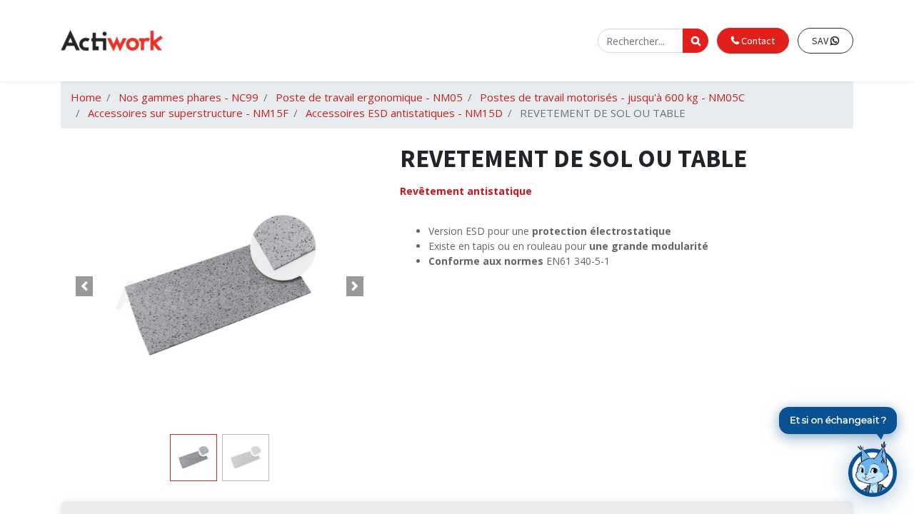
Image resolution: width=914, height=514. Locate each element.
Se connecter (559, 40)
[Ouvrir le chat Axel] (872, 469)
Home (86, 97)
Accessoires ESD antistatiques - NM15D (404, 113)
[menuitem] (316, 41)
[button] (85, 286)
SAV (821, 40)
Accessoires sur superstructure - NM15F (188, 113)
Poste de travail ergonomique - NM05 (369, 97)
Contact (757, 40)
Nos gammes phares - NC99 (188, 97)
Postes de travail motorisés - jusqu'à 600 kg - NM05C (612, 97)
